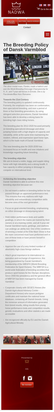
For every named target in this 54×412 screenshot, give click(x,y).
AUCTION (22, 21)
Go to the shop (47, 9)
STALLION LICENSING (10, 22)
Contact (27, 27)
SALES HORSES (33, 21)
